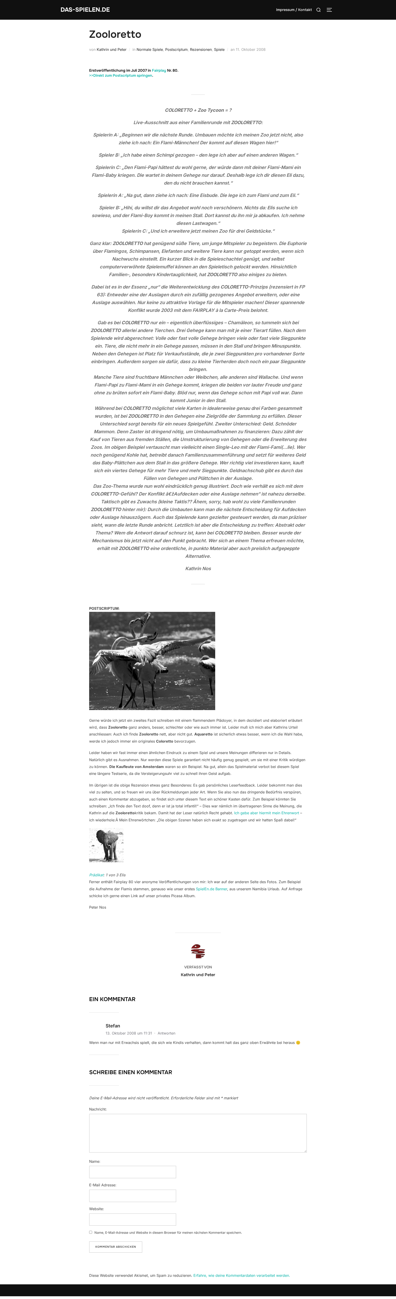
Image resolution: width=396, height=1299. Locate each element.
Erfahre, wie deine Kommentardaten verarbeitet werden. (241, 1275)
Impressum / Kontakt (294, 9)
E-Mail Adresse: (102, 1185)
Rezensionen (201, 49)
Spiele (219, 49)
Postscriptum (176, 49)
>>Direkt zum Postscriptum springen (120, 75)
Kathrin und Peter (111, 49)
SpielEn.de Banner (211, 889)
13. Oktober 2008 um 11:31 (129, 1033)
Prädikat (96, 875)
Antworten (166, 1033)
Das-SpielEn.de (85, 10)
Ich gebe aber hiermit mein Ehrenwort (266, 813)
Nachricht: (98, 1109)
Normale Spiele (150, 49)
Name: (94, 1161)
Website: (96, 1208)
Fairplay (159, 70)
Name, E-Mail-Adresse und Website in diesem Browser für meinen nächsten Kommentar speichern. (168, 1232)
